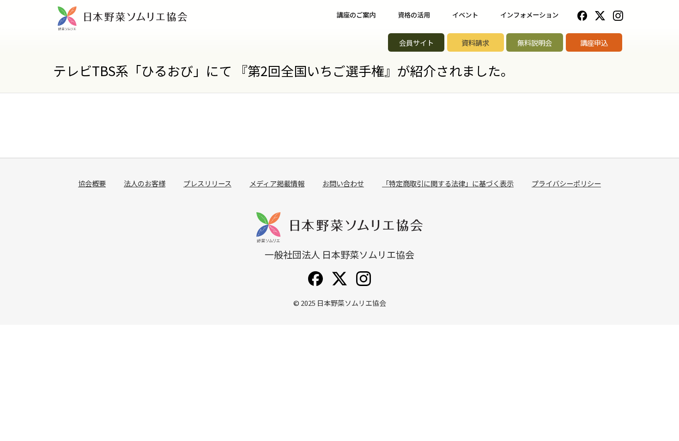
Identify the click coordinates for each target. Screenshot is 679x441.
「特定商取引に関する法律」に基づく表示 (448, 183)
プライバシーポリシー (566, 183)
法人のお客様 (144, 183)
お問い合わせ (343, 183)
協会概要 (92, 183)
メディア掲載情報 (276, 183)
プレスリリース (207, 183)
